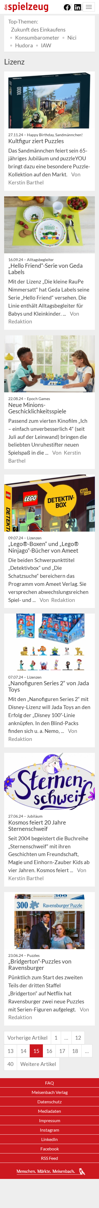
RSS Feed (49, 1158)
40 (10, 1064)
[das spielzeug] (26, 7)
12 (78, 1037)
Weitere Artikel (38, 1064)
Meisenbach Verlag (50, 1092)
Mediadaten (49, 1111)
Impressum (49, 1120)
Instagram (49, 1129)
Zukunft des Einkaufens (38, 29)
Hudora (24, 45)
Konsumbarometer (37, 37)
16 (49, 1051)
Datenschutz (49, 1101)
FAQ (49, 1082)
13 (10, 1051)
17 (62, 1051)
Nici (71, 37)
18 (75, 1051)
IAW (46, 45)
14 (23, 1051)
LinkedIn (49, 1139)
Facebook (49, 1148)
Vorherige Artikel (27, 1037)
